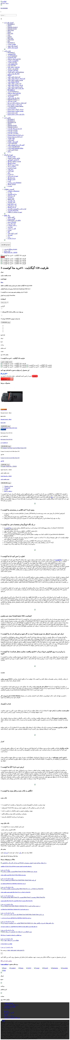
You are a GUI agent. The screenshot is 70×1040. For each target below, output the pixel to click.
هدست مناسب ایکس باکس (15, 80)
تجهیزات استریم (12, 168)
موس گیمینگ (11, 177)
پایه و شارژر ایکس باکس (14, 83)
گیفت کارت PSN (12, 143)
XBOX (10, 25)
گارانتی (3, 306)
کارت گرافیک (11, 195)
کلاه (9, 232)
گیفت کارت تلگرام (13, 141)
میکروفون (10, 169)
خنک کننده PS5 (12, 65)
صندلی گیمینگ (12, 163)
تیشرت (10, 230)
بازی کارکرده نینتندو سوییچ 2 (15, 135)
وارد (20, 852)
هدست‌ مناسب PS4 (13, 95)
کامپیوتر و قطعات (9, 189)
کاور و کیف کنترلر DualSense (16, 72)
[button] (35, 261)
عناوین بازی (7, 117)
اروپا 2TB (3, 429)
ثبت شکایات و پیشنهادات (11, 1005)
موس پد (10, 186)
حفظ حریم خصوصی (10, 1006)
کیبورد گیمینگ (11, 179)
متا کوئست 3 (58, 560)
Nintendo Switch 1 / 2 (13, 99)
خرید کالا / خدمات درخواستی (12, 1017)
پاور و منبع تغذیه (12, 205)
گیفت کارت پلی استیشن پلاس (16, 145)
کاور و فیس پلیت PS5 (14, 67)
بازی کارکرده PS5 (13, 130)
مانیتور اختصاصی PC (13, 159)
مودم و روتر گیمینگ (13, 164)
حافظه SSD (11, 199)
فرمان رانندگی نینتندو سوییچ (15, 109)
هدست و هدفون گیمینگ (14, 161)
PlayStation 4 (11, 42)
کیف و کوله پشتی (12, 233)
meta (8, 950)
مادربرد (10, 192)
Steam (9, 32)
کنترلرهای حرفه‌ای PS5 (14, 59)
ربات (9, 236)
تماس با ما (7, 1008)
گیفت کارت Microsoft (14, 146)
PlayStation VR (12, 122)
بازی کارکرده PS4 (13, 132)
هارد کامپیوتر (11, 200)
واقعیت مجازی (12, 44)
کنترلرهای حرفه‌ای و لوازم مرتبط (17, 103)
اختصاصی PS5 (12, 54)
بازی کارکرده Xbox (13, 133)
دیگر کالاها (7, 215)
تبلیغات (6, 1014)
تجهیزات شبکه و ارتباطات (15, 212)
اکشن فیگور (11, 217)
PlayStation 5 (11, 24)
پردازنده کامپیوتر (12, 194)
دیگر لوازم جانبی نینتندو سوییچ (16, 114)
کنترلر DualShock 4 (13, 91)
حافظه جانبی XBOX (13, 82)
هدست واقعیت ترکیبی (6, 361)
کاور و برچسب (12, 228)
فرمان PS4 (11, 96)
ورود (7, 3)
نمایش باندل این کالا (6, 961)
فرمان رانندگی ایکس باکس (15, 85)
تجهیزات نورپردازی (13, 176)
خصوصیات (7, 487)
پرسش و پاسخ (8, 491)
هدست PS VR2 (12, 57)
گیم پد (9, 181)
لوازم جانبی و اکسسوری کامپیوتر (17, 209)
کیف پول (10, 235)
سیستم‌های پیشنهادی (13, 191)
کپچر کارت (11, 171)
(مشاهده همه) (5, 964)
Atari (9, 35)
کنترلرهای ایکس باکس (14, 77)
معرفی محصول (8, 486)
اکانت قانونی (11, 138)
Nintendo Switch (12, 28)
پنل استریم (11, 174)
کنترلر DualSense (12, 55)
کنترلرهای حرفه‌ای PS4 (14, 93)
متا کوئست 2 (7, 528)
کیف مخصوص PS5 (13, 70)
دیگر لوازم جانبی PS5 (13, 73)
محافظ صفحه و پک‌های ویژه (15, 106)
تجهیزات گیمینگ (8, 155)
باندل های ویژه (12, 223)
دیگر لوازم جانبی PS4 (13, 98)
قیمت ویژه (4, 409)
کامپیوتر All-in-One (13, 210)
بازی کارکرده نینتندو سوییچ (15, 137)
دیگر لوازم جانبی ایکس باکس (16, 88)
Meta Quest (11, 30)
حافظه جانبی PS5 (12, 64)
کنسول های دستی (13, 46)
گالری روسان (11, 218)
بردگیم (9, 151)
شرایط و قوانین (8, 1003)
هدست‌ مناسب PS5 (13, 60)
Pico (9, 41)
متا (52, 497)
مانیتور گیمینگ (12, 156)
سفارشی (10, 227)
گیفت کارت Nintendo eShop (15, 148)
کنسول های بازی (9, 22)
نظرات (6, 489)
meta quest (13, 950)
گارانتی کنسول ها (9, 1012)
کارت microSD (12, 108)
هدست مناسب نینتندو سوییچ (15, 111)
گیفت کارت (11, 140)
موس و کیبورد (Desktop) (14, 182)
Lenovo (10, 36)
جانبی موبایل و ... (12, 225)
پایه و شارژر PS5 (12, 62)
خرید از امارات (12, 238)
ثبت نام (3, 3)
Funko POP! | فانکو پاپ (14, 220)
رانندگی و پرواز (12, 166)
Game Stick (11, 39)
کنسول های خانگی (13, 47)
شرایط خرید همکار (9, 1016)
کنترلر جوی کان (12, 101)
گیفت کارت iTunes (13, 150)
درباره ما (6, 1011)
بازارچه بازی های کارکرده (15, 128)
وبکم (9, 173)
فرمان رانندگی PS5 (13, 69)
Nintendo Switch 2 (13, 27)
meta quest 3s (20, 950)
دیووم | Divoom (12, 222)
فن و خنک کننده (12, 204)
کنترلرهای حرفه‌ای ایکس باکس (16, 78)
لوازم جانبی (7, 51)
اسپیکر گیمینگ (12, 184)
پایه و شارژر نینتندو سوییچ (15, 104)
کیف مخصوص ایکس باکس (15, 86)
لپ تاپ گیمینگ (12, 207)
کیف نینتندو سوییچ (13, 112)
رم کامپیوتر (11, 197)
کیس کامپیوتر (11, 202)
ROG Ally (10, 33)
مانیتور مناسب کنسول (14, 158)
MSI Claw (10, 38)
